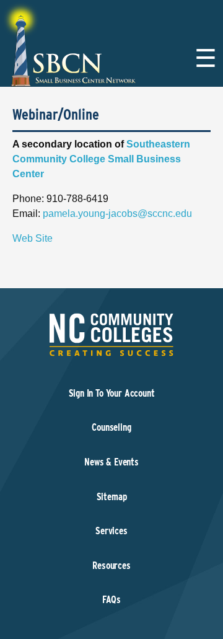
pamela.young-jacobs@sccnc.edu (117, 213)
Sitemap (112, 497)
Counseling (111, 427)
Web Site (32, 238)
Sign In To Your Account (112, 393)
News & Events (111, 462)
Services (111, 531)
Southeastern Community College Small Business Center (101, 159)
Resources (111, 565)
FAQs (111, 600)
